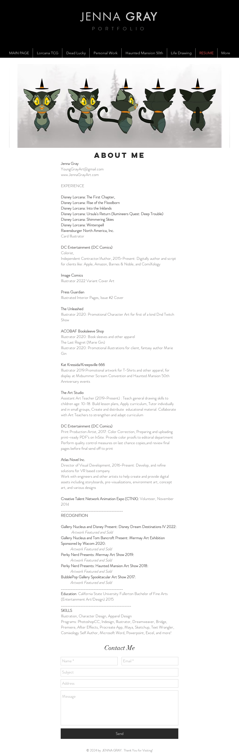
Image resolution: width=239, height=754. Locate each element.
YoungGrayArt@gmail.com (82, 169)
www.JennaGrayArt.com (80, 174)
